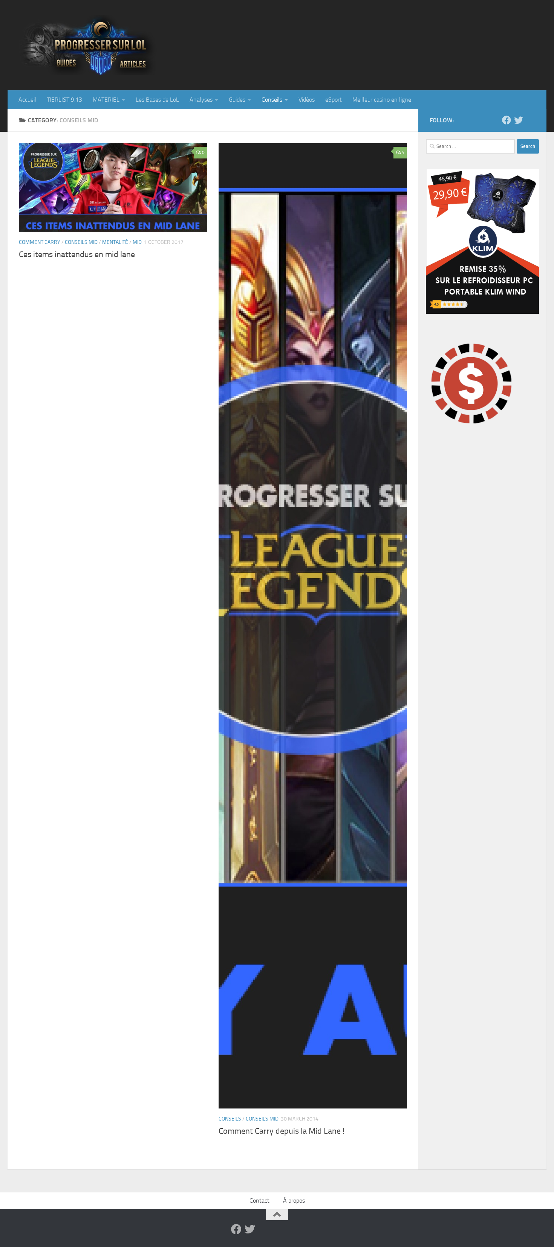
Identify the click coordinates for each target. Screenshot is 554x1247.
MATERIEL (106, 99)
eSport (333, 99)
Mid (137, 242)
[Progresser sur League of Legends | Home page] (119, 45)
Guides (237, 99)
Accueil (27, 99)
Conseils (272, 99)
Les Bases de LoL (157, 99)
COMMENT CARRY (39, 242)
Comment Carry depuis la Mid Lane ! (281, 1131)
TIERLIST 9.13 (64, 99)
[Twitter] (518, 120)
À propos (294, 1200)
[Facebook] (506, 120)
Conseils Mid (81, 242)
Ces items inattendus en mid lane (77, 254)
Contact (259, 1200)
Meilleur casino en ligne (381, 99)
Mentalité (115, 242)
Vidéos (306, 99)
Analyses (201, 99)
